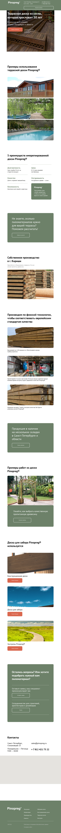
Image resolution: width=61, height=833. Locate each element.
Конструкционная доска (43, 812)
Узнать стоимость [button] (15, 29)
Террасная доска (41, 815)
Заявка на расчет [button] (21, 235)
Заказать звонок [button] (38, 7)
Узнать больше (15, 580)
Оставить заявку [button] (20, 695)
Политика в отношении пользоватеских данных (36, 824)
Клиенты (26, 818)
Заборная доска (41, 809)
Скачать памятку (22, 520)
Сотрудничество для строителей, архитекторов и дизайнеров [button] (30, 31)
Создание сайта (28, 827)
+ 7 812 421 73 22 (46, 3)
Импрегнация (27, 812)
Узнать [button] (20, 710)
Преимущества (28, 815)
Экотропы (39, 818)
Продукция (26, 809)
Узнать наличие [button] (20, 445)
